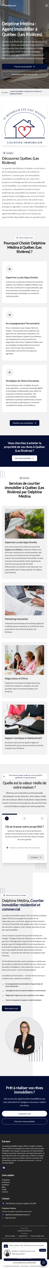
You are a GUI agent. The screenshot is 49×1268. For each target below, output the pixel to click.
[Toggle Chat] (43, 1262)
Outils (4, 1189)
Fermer (42, 1250)
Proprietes (6, 1180)
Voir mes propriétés (23, 458)
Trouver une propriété (23, 66)
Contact (5, 1192)
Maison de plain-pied (37, 1236)
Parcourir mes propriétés (24, 1121)
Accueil (4, 92)
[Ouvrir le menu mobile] (46, 5)
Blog (3, 1187)
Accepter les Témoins (24, 1258)
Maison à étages (10, 1236)
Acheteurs (6, 1182)
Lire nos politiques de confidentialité (24, 1262)
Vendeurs (5, 1185)
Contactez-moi (24, 1113)
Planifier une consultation (23, 423)
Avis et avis (24, 1266)
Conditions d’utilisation (12, 1266)
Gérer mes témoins (38, 1266)
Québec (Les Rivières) (24, 1231)
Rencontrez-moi (11, 1008)
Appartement (23, 1236)
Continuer (34, 857)
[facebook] (4, 1168)
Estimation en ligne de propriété (24, 74)
